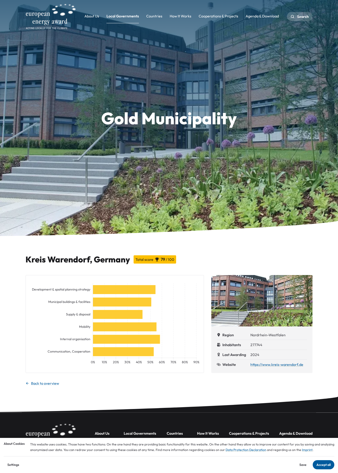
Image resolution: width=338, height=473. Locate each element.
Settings (13, 465)
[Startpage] (51, 16)
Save (302, 465)
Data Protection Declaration (246, 450)
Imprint (307, 450)
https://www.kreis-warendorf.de (276, 364)
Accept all (323, 465)
